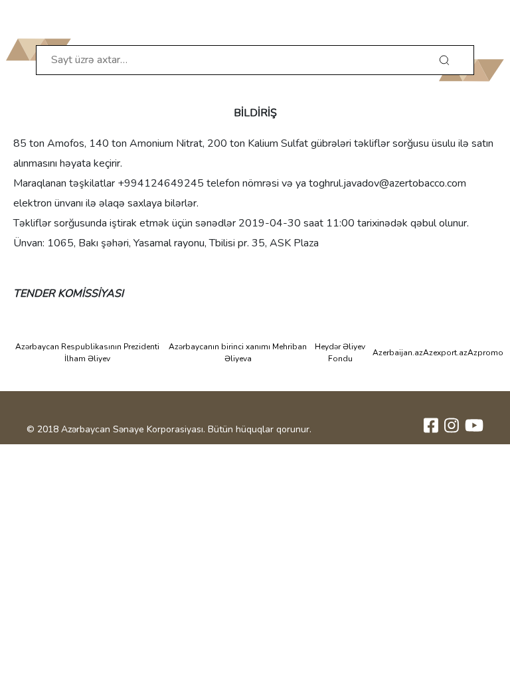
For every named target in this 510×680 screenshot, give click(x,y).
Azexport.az (445, 352)
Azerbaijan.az (398, 352)
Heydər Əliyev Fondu (340, 352)
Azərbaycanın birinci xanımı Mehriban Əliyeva (238, 352)
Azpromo (485, 352)
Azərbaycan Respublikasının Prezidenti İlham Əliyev (87, 352)
